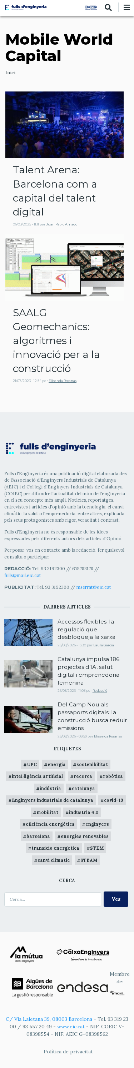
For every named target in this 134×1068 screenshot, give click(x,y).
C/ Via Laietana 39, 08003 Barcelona (49, 1019)
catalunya (83, 788)
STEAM (88, 860)
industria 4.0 (83, 812)
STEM (97, 848)
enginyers (97, 824)
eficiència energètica (50, 824)
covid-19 (113, 800)
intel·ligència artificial (37, 776)
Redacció (100, 690)
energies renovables (85, 836)
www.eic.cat (71, 1026)
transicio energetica (55, 848)
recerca (83, 776)
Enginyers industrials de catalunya (52, 800)
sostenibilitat (92, 764)
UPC (32, 764)
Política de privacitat (68, 1051)
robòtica (113, 776)
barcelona (38, 836)
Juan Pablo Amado (61, 224)
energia (57, 764)
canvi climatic (54, 860)
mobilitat (47, 812)
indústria (50, 788)
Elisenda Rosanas (62, 381)
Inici (10, 72)
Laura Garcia (103, 645)
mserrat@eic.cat (93, 587)
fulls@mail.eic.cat (23, 575)
